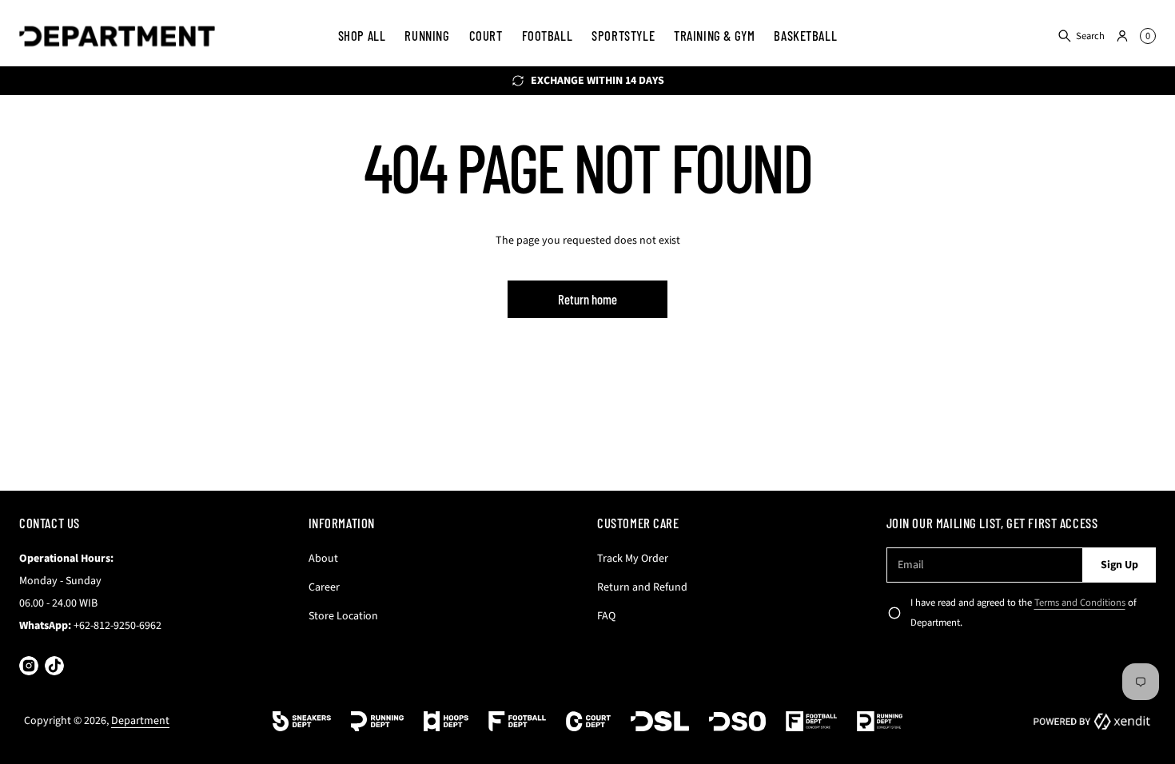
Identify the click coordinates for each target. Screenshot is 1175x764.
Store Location (343, 616)
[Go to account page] (1122, 36)
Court (486, 35)
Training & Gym (714, 35)
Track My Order (632, 559)
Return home (587, 299)
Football (547, 35)
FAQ (606, 616)
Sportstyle (623, 35)
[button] (1080, 36)
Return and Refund (642, 587)
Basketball (805, 35)
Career (324, 587)
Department (140, 721)
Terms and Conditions (1079, 602)
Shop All (362, 35)
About (323, 559)
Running (426, 35)
